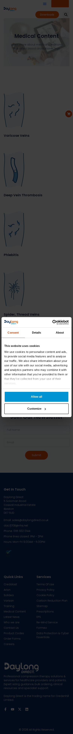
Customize (34, 408)
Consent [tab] (13, 332)
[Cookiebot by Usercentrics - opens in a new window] (52, 322)
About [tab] (60, 332)
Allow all (36, 396)
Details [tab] (36, 332)
